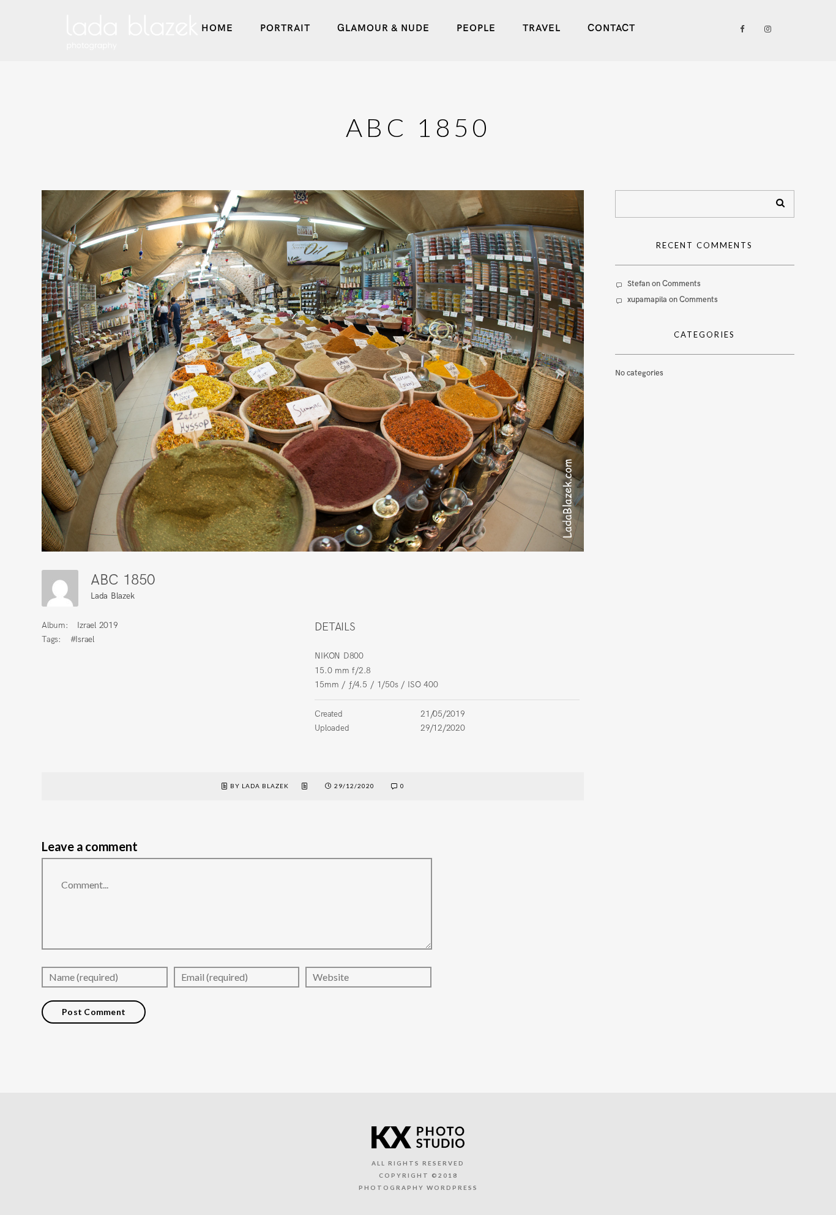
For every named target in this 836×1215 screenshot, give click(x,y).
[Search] (776, 200)
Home (217, 28)
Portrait (285, 28)
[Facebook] (738, 29)
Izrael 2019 (97, 625)
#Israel (82, 639)
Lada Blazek (112, 596)
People (476, 28)
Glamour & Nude (383, 28)
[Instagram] (765, 29)
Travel (542, 28)
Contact (611, 28)
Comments (681, 284)
